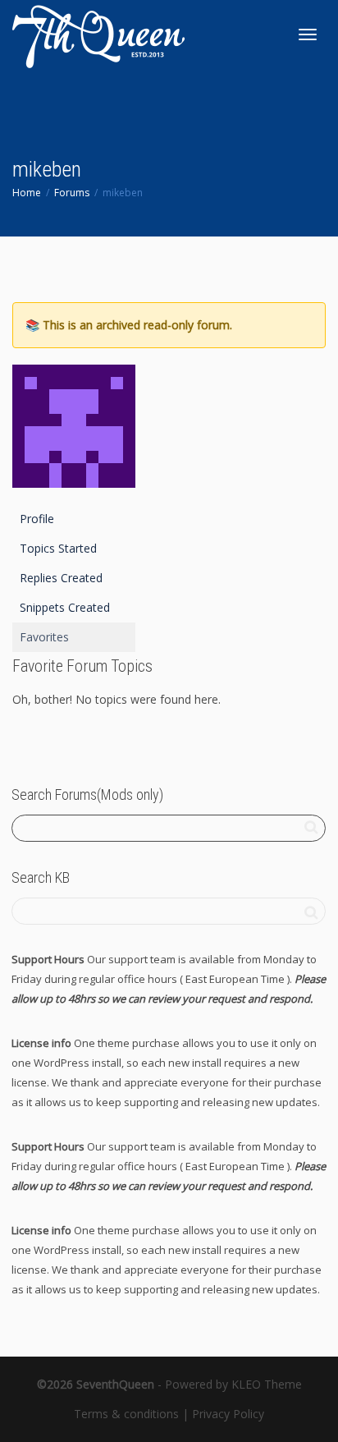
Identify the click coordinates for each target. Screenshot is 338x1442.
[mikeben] (73, 433)
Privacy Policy (228, 1413)
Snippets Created (65, 607)
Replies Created (61, 578)
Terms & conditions (126, 1413)
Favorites (44, 637)
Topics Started (58, 548)
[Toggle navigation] (308, 34)
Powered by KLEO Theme (233, 1384)
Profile (37, 518)
